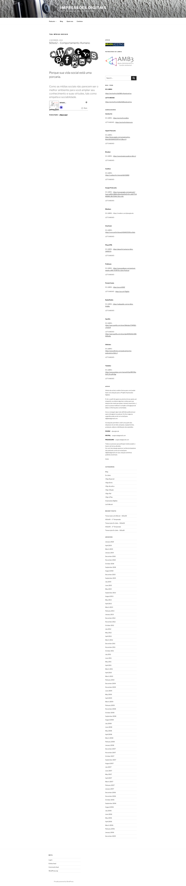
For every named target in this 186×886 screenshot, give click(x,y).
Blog (61, 21)
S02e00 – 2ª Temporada (113, 527)
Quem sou (70, 21)
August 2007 (109, 763)
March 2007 (109, 781)
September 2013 (110, 593)
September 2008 (110, 716)
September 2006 (110, 803)
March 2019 (109, 549)
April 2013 (108, 603)
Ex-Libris (108, 475)
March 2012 (109, 640)
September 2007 (110, 760)
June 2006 (108, 814)
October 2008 (109, 712)
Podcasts (52, 21)
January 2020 (109, 542)
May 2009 (108, 694)
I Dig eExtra (108, 482)
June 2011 (108, 658)
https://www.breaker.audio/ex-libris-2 (124, 156)
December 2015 (110, 574)
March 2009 (109, 701)
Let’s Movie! (109, 504)
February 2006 (110, 829)
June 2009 (108, 691)
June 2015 (108, 585)
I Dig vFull (108, 493)
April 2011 (108, 665)
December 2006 (110, 792)
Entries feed (52, 863)
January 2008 (109, 745)
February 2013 (109, 611)
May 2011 (108, 662)
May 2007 (108, 774)
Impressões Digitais (83, 8)
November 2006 (110, 796)
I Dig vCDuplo (109, 490)
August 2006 (109, 807)
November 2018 (110, 560)
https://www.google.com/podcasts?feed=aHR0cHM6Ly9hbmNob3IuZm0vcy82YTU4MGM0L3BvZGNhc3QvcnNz (121, 194)
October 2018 (109, 563)
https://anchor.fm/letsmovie (124, 122)
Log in (50, 860)
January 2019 (109, 552)
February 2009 (110, 705)
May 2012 (108, 632)
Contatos (80, 21)
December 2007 (110, 749)
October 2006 (109, 800)
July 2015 (108, 582)
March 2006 (109, 825)
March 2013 (109, 607)
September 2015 (110, 578)
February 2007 (110, 785)
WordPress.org (53, 871)
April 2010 (108, 672)
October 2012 (109, 625)
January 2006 (109, 832)
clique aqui (63, 115)
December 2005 (110, 836)
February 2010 (109, 680)
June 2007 (108, 771)
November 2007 (110, 752)
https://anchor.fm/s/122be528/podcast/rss (118, 102)
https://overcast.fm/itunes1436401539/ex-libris (120, 232)
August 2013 (109, 596)
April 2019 (108, 545)
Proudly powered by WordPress (63, 881)
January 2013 (109, 614)
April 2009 (108, 698)
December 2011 (110, 643)
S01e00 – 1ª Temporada (113, 519)
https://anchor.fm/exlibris (121, 118)
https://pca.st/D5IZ (119, 287)
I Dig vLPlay (109, 497)
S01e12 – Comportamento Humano (69, 42)
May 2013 (108, 600)
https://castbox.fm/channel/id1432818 (117, 175)
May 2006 (108, 818)
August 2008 (109, 720)
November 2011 (110, 647)
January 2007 (109, 789)
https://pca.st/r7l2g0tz (122, 291)
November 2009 (110, 687)
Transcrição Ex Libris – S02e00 (115, 523)
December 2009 (110, 683)
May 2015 (108, 589)
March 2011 (109, 669)
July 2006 (108, 810)
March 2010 (109, 676)
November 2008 (110, 709)
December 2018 (110, 556)
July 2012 (108, 629)
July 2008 (108, 723)
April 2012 (108, 636)
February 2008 (110, 741)
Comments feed (54, 867)
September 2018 (110, 567)
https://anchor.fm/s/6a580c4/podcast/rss (118, 93)
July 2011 (108, 654)
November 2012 (110, 622)
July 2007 (108, 767)
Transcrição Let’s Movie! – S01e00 (116, 516)
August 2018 (109, 571)
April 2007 (108, 778)
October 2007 (109, 756)
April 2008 (108, 734)
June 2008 (108, 727)
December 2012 (110, 618)
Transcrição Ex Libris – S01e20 (115, 530)
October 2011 (109, 651)
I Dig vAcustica (109, 486)
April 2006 (108, 821)
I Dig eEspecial (109, 479)
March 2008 (109, 738)
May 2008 (108, 731)
